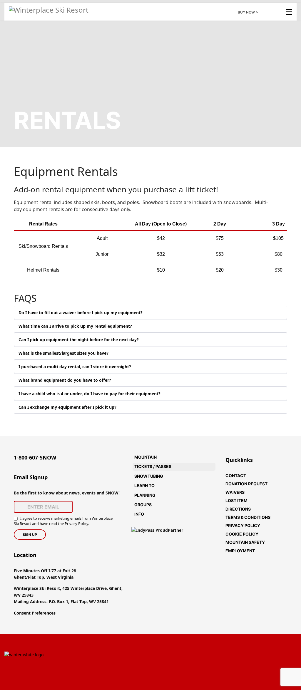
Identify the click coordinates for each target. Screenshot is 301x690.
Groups (143, 504)
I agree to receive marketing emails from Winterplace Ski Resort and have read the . (63, 521)
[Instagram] (135, 677)
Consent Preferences (35, 613)
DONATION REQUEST (246, 483)
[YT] (166, 677)
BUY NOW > (248, 12)
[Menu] (289, 12)
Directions (238, 508)
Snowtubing (148, 476)
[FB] (135, 646)
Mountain (145, 457)
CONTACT (235, 475)
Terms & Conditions (247, 517)
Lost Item (236, 500)
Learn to (144, 485)
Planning (144, 495)
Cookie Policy (241, 533)
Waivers (235, 492)
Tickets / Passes (152, 466)
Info (139, 513)
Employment (240, 550)
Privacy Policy (76, 523)
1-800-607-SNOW (35, 457)
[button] (211, 457)
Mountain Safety (245, 542)
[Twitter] (166, 646)
